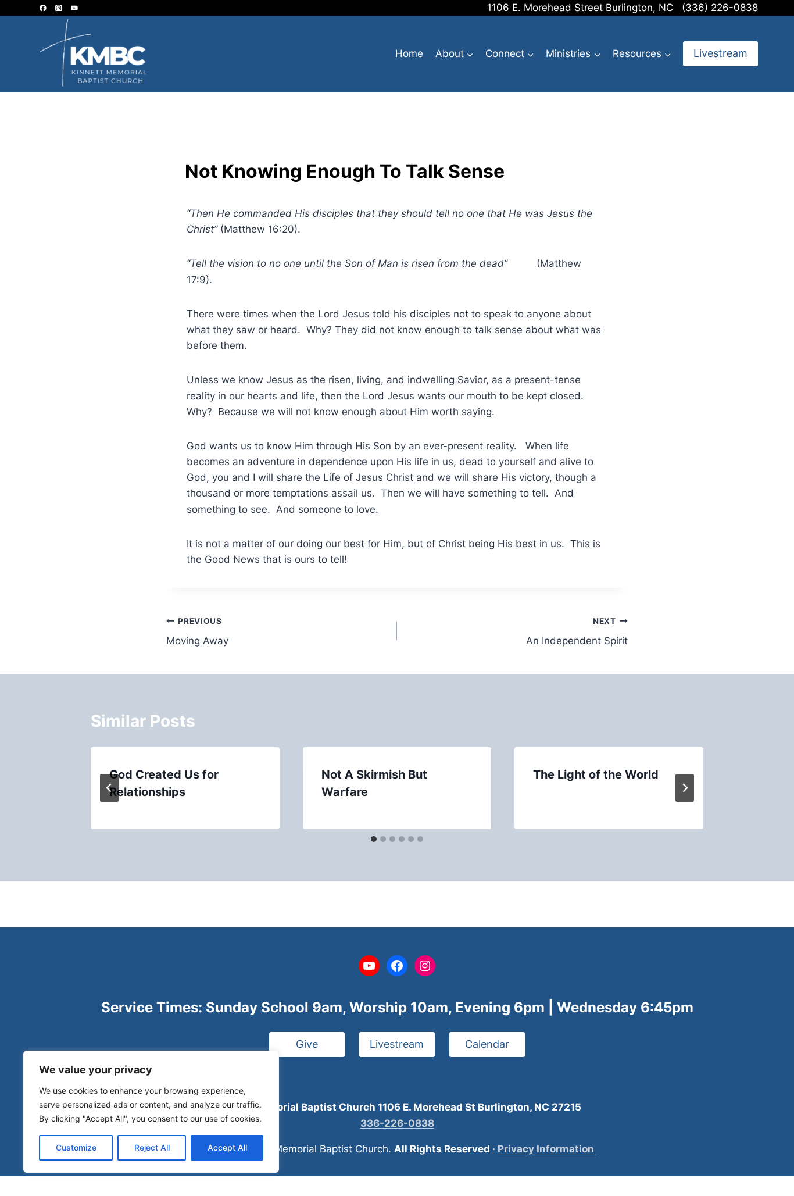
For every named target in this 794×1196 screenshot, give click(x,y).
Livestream (720, 53)
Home (409, 53)
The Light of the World (596, 774)
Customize (76, 1147)
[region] (151, 1112)
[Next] (684, 788)
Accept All (227, 1147)
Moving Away (197, 631)
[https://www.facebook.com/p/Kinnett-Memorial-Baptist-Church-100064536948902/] (42, 8)
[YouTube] (74, 8)
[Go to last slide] (109, 788)
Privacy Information (547, 1149)
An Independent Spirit (577, 631)
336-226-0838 (397, 1123)
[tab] (374, 839)
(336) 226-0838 (720, 7)
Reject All (152, 1147)
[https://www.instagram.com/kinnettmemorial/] (58, 8)
